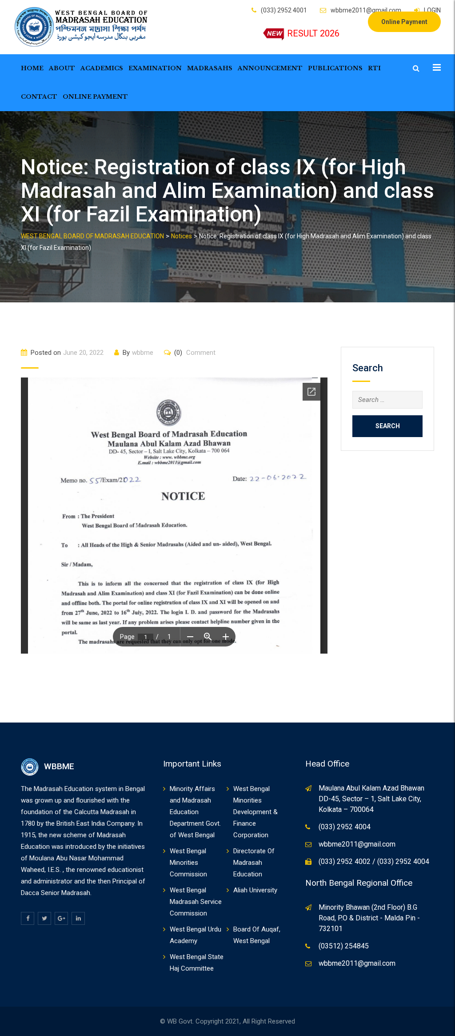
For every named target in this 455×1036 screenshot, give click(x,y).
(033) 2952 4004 (345, 827)
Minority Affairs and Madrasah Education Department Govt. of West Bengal (195, 812)
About (62, 68)
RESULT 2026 (313, 33)
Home (32, 68)
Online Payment (404, 21)
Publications (335, 68)
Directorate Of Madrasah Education (254, 862)
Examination (155, 68)
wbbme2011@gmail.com (366, 10)
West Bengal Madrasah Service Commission (196, 901)
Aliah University (255, 890)
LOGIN (432, 10)
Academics (101, 68)
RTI (374, 68)
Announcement (270, 68)
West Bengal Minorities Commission (188, 862)
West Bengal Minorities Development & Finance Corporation (255, 812)
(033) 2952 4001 (284, 10)
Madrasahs (209, 68)
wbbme (142, 353)
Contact (39, 96)
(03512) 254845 (344, 946)
